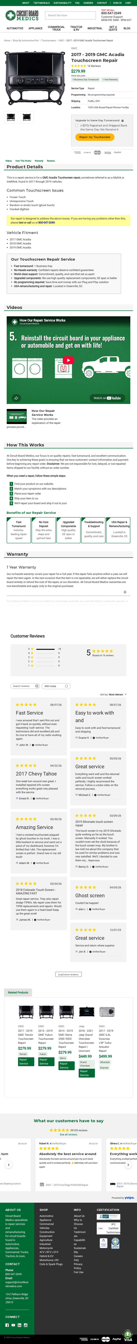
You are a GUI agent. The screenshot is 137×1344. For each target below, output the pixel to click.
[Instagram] (25, 1325)
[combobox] (113, 694)
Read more (94, 860)
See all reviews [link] (68, 1134)
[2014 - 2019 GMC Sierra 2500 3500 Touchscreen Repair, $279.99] (66, 1012)
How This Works (23, 161)
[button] (8, 1165)
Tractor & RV (76, 28)
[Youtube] (13, 1325)
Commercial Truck (56, 28)
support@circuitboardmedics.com (16, 1282)
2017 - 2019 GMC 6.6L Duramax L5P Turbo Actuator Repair (106, 1040)
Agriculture (46, 1240)
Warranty (39, 161)
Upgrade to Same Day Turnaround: (99, 120)
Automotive (15, 28)
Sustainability (62, 3)
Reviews (51, 161)
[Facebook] (7, 1325)
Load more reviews (68, 974)
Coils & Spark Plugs (51, 1264)
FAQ (77, 3)
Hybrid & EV (46, 1256)
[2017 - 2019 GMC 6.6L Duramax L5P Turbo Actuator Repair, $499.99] (107, 1012)
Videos (8, 161)
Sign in (117, 3)
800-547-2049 (111, 13)
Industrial (95, 28)
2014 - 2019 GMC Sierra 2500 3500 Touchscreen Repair (66, 1038)
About (26, 3)
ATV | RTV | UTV (49, 1252)
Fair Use (78, 1272)
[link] (68, 1185)
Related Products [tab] (18, 992)
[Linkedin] (19, 1325)
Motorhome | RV (49, 1260)
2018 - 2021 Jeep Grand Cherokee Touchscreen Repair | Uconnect (86, 1040)
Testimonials (41, 3)
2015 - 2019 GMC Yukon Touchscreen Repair (46, 1036)
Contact (102, 3)
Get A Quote (113, 28)
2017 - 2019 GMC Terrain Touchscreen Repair (26, 1036)
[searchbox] (22, 686)
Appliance (35, 28)
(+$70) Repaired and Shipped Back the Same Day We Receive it (103, 127)
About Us (79, 1216)
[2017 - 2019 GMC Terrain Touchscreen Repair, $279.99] (26, 1012)
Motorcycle (46, 1248)
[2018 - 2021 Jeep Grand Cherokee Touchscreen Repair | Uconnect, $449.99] (86, 1012)
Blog (127, 28)
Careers (88, 3)
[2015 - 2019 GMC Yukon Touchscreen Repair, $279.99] (46, 1012)
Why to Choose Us (78, 1224)
